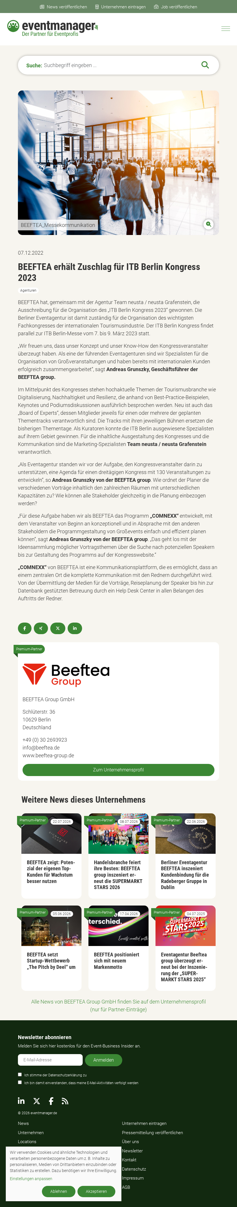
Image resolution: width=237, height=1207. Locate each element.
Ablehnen (58, 1191)
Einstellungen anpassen (31, 1178)
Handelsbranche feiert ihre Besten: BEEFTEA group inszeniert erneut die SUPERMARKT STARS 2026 (118, 874)
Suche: (34, 65)
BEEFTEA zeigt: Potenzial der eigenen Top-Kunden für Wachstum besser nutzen (51, 871)
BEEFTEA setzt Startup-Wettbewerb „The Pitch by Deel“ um (51, 960)
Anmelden (103, 1060)
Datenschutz (134, 1169)
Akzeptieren (96, 1191)
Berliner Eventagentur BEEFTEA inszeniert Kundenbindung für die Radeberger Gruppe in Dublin (185, 874)
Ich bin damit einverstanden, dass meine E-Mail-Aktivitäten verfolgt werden (81, 1083)
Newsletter (132, 1151)
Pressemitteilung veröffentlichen (152, 1132)
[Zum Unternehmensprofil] (66, 674)
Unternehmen (31, 1132)
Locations (27, 1141)
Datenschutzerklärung (65, 1075)
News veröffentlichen (67, 7)
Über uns (130, 1141)
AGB (126, 1187)
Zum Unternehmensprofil (118, 770)
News (23, 1123)
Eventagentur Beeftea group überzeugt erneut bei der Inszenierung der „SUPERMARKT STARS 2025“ (184, 966)
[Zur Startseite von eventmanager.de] (52, 28)
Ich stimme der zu (55, 1075)
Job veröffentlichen (179, 7)
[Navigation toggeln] (225, 28)
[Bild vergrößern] (118, 162)
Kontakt (129, 1159)
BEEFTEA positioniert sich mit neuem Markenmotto (116, 960)
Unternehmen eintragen (123, 7)
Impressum (133, 1178)
